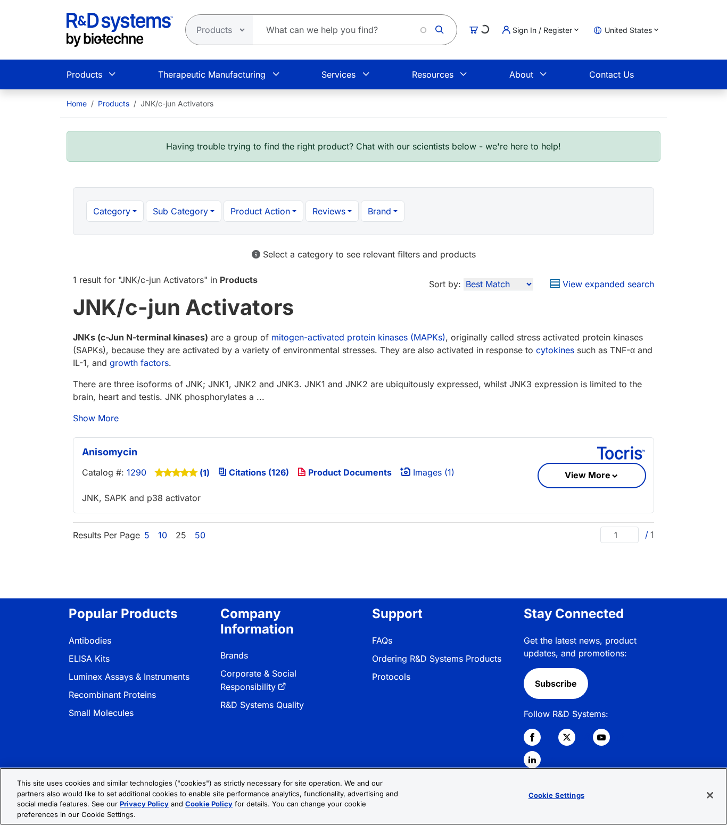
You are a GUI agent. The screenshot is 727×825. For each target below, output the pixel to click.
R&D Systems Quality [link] (262, 704)
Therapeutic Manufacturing (212, 74)
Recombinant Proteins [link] (112, 694)
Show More (96, 418)
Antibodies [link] (90, 640)
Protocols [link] (391, 676)
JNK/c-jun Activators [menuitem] (177, 103)
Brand (379, 211)
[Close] (710, 795)
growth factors (139, 362)
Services (338, 74)
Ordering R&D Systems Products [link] (436, 658)
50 (200, 535)
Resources (432, 74)
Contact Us (611, 74)
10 (162, 535)
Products (84, 74)
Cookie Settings (556, 795)
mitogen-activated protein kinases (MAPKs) (358, 337)
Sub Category (180, 211)
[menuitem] (77, 103)
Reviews (328, 211)
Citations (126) (258, 472)
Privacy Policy (144, 803)
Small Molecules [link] (101, 712)
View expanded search (607, 284)
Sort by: (445, 284)
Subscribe (556, 683)
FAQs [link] (382, 640)
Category (111, 211)
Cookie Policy (209, 803)
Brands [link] (234, 655)
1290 (136, 472)
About (521, 74)
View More (587, 475)
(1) (205, 473)
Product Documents (349, 472)
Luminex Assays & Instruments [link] (129, 676)
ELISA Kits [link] (89, 658)
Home (77, 103)
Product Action (260, 211)
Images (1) (432, 472)
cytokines (555, 350)
